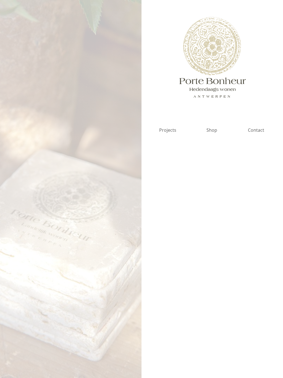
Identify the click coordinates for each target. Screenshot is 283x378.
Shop (211, 130)
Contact (256, 130)
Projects (167, 130)
